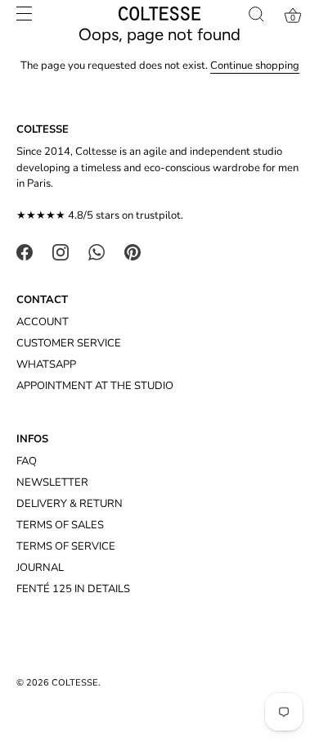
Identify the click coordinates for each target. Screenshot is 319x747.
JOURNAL (40, 567)
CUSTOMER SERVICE (68, 343)
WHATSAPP (46, 364)
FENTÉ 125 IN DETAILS (73, 589)
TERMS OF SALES (60, 525)
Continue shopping (254, 65)
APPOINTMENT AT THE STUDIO (94, 385)
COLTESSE (75, 683)
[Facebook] (24, 251)
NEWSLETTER (52, 482)
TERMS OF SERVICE (65, 546)
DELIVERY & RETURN (69, 503)
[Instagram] (60, 251)
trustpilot (158, 215)
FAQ (26, 461)
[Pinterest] (132, 251)
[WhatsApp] (96, 251)
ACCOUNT (42, 322)
